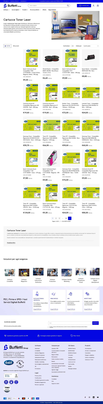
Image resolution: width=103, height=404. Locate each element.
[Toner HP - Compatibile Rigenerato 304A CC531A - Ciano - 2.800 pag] (90, 192)
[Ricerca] (68, 5)
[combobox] (49, 5)
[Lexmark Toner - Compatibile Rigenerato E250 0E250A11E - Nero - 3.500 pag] (90, 92)
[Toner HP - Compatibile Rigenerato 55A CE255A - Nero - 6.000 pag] (71, 125)
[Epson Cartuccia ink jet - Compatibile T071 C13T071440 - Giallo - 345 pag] (71, 58)
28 (66, 218)
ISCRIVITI (95, 323)
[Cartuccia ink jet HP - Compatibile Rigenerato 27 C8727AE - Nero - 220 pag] (51, 92)
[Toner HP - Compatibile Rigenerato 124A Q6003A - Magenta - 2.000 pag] (51, 125)
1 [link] (52, 218)
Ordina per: (79, 46)
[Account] (93, 5)
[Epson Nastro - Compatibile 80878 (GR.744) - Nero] (90, 58)
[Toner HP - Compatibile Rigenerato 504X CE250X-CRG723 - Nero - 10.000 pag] (32, 192)
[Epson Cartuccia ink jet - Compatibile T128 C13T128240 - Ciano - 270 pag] (32, 158)
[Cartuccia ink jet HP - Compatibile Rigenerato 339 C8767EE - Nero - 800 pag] (32, 92)
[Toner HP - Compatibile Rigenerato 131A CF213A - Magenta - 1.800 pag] (71, 192)
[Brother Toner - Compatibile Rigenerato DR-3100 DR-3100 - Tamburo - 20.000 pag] (71, 92)
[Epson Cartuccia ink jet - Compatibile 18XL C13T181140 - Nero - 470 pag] (51, 192)
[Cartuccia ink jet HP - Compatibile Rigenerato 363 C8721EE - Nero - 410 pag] (90, 158)
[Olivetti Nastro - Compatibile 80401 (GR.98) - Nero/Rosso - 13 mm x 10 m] (51, 58)
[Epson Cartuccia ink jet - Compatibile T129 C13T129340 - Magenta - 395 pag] (51, 158)
